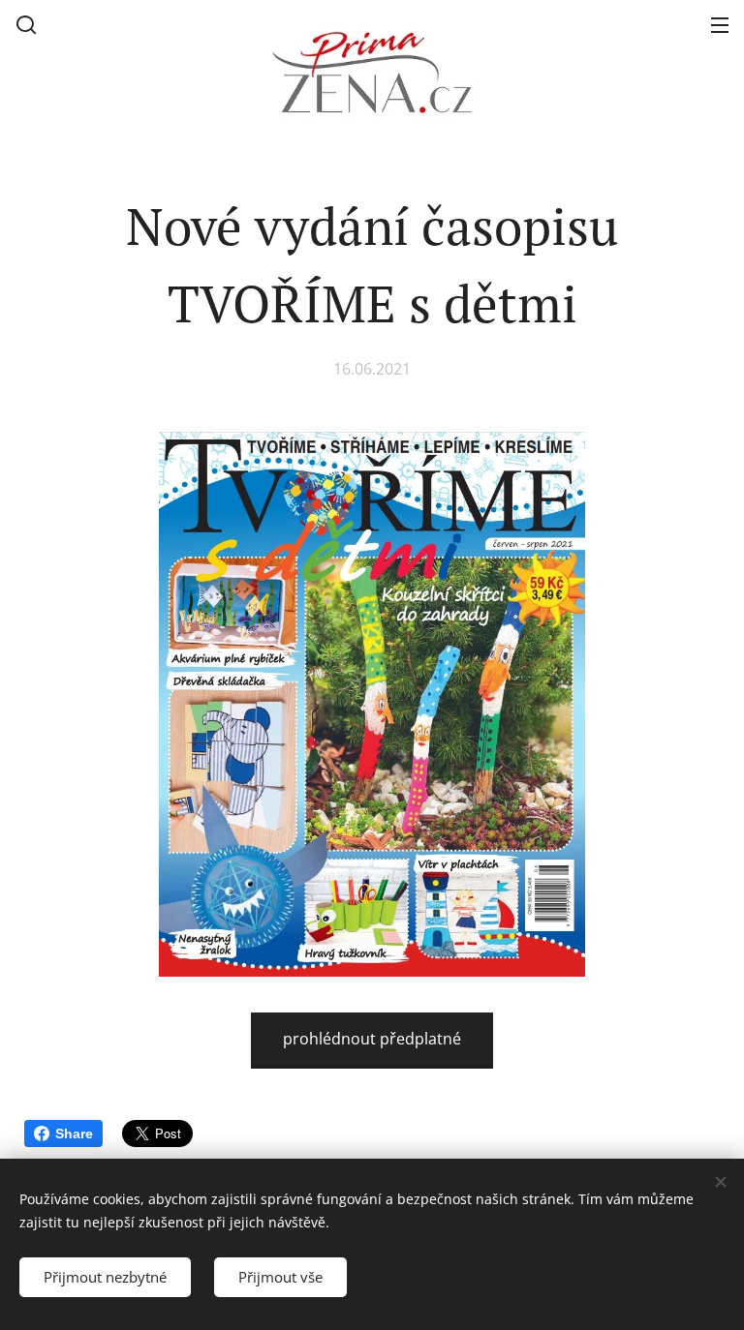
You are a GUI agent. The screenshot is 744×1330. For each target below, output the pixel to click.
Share (74, 1133)
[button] (26, 24)
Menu (719, 24)
